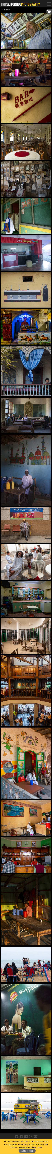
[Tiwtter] (16, 1136)
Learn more (37, 1147)
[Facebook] (21, 1136)
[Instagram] (30, 1136)
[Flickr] (35, 1136)
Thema (7, 9)
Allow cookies (27, 1150)
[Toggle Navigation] (49, 4)
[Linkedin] (26, 1136)
